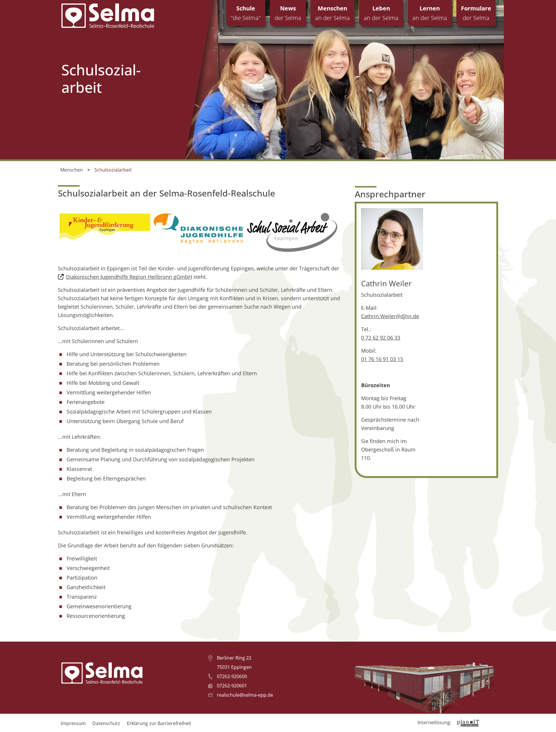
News (288, 13)
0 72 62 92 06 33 (380, 337)
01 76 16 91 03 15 (382, 359)
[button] (547, 723)
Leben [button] (381, 13)
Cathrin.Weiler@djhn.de (390, 316)
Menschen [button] (332, 13)
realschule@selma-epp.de (245, 695)
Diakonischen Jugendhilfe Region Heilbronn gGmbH (129, 276)
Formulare (476, 13)
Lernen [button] (429, 13)
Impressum (73, 723)
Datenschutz (106, 723)
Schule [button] (246, 13)
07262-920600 (232, 676)
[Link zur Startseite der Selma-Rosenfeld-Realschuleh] (108, 15)
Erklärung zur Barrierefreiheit (159, 723)
